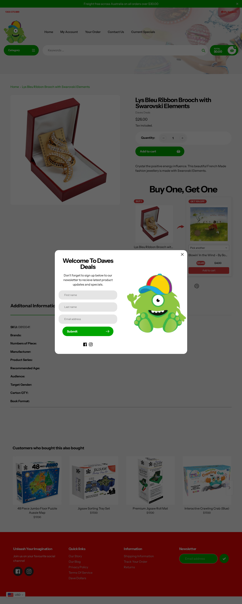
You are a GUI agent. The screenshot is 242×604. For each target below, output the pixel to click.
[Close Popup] (182, 254)
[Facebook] (85, 344)
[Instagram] (91, 344)
